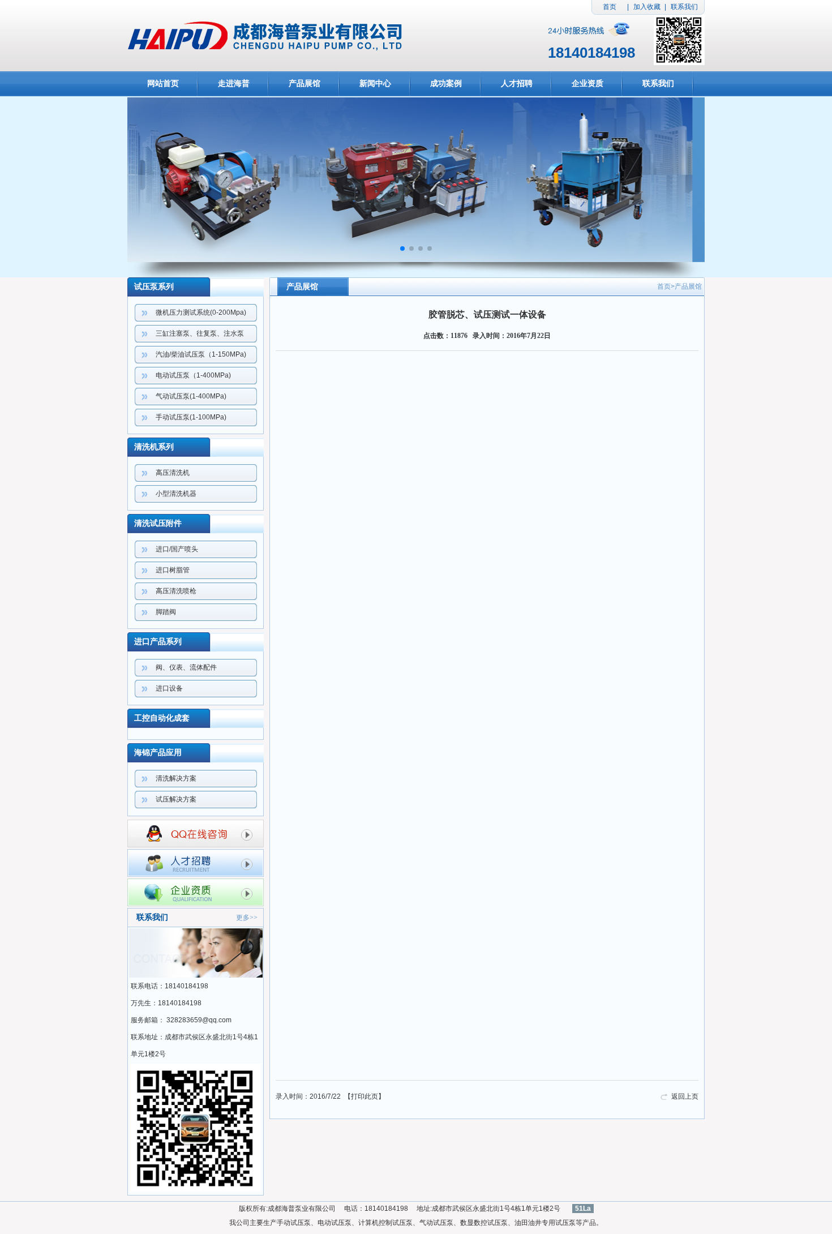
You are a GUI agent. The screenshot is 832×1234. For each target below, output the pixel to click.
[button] (402, 248)
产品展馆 (304, 83)
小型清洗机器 (176, 494)
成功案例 (446, 83)
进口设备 (169, 688)
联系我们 (684, 7)
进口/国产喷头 (177, 549)
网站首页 (163, 83)
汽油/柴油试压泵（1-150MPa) (201, 354)
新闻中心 (375, 83)
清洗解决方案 (176, 778)
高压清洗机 (173, 473)
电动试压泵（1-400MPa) (193, 375)
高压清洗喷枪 (176, 591)
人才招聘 (517, 83)
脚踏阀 (166, 612)
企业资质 (587, 83)
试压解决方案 (176, 799)
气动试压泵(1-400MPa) (191, 396)
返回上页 (684, 1096)
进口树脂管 (173, 570)
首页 (609, 7)
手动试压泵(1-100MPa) (191, 417)
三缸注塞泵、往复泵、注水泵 (200, 333)
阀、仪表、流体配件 (186, 667)
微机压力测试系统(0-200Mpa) (201, 312)
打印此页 (364, 1096)
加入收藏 (647, 7)
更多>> (247, 918)
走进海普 (234, 83)
